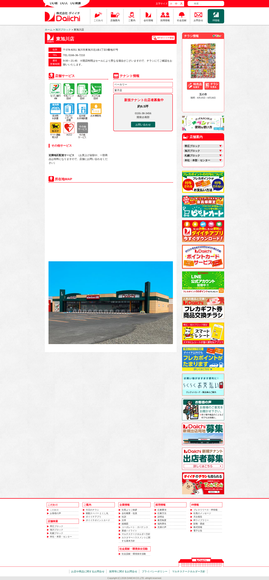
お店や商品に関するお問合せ (87, 571)
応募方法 (162, 513)
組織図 (125, 523)
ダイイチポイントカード (98, 520)
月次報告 (197, 516)
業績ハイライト (129, 530)
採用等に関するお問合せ (123, 571)
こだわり (98, 20)
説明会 (161, 516)
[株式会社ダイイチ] (63, 16)
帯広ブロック (56, 526)
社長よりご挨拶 (129, 510)
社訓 (124, 516)
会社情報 (148, 20)
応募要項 (162, 510)
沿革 (124, 520)
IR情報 (216, 20)
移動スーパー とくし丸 (97, 513)
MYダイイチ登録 (165, 38)
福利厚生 (162, 523)
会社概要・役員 (129, 513)
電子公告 (197, 530)
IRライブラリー (201, 520)
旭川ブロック (56, 529)
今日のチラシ (92, 510)
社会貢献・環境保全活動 (134, 554)
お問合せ (198, 20)
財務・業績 (198, 523)
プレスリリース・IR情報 (205, 510)
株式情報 (197, 527)
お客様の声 (55, 513)
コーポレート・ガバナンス (135, 527)
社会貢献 (181, 20)
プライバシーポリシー (154, 571)
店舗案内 (115, 20)
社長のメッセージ (202, 513)
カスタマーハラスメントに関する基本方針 (136, 539)
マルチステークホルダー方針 (136, 534)
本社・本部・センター (61, 536)
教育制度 (162, 520)
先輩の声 (162, 527)
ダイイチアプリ (93, 516)
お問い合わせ (143, 124)
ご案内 (131, 20)
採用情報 (165, 20)
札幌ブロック (56, 533)
